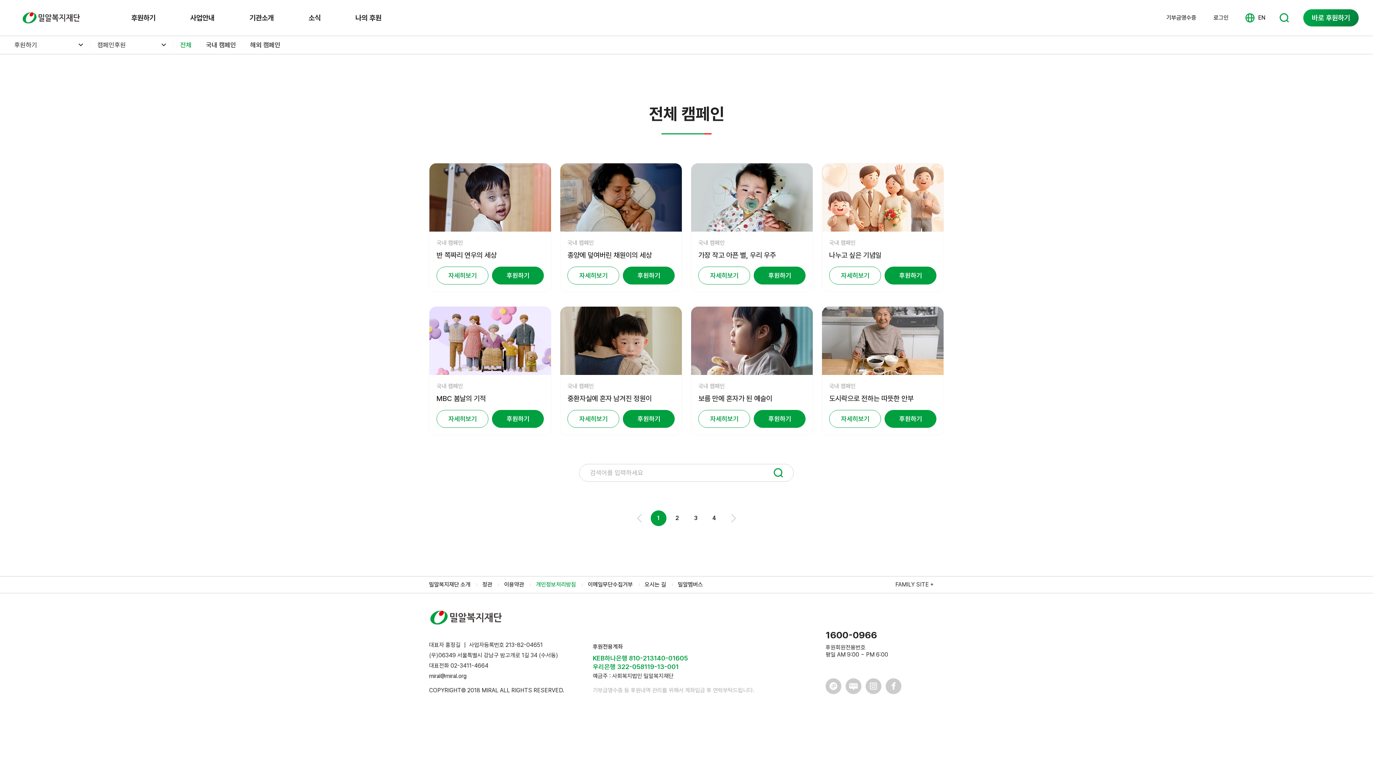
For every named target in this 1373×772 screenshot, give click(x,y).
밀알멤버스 (690, 584)
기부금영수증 (1181, 18)
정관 (487, 584)
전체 (186, 45)
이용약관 (514, 584)
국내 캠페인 (221, 45)
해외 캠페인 (265, 45)
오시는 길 (655, 584)
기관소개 (262, 18)
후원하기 (143, 18)
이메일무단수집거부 (610, 584)
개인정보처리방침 (556, 584)
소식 (315, 18)
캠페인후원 (111, 45)
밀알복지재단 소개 (450, 584)
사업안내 (202, 18)
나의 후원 (368, 18)
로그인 (1221, 17)
